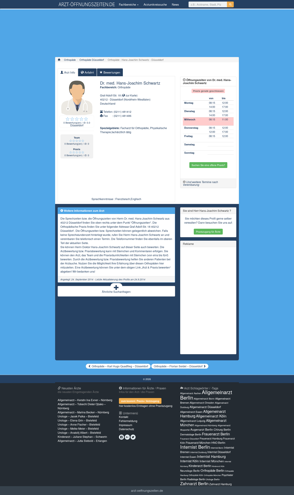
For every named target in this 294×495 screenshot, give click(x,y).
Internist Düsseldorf (219, 452)
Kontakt (123, 417)
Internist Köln (189, 460)
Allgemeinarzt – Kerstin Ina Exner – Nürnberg (85, 400)
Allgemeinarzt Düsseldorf (205, 407)
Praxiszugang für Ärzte (208, 231)
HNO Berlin (218, 443)
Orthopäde (70, 59)
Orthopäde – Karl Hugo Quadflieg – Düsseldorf (119, 366)
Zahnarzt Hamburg (220, 484)
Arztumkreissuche (155, 4)
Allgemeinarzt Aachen (190, 393)
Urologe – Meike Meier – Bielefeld (78, 428)
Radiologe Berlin (196, 479)
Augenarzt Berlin (201, 429)
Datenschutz (126, 429)
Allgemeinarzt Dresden (202, 402)
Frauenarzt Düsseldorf (189, 438)
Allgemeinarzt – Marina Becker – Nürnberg (83, 412)
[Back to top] (286, 489)
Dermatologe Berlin (190, 434)
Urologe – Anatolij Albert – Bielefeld (79, 433)
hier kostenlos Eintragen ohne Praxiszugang (145, 406)
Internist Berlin (195, 446)
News (175, 4)
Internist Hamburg (211, 456)
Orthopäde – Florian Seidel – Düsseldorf (178, 366)
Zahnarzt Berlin (194, 483)
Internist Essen (188, 456)
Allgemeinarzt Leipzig (192, 420)
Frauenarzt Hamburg (211, 438)
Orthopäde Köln (196, 475)
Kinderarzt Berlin (200, 465)
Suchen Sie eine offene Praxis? (208, 165)
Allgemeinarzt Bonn (204, 398)
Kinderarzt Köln (218, 466)
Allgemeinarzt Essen (191, 411)
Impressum (125, 425)
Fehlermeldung (128, 421)
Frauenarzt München (198, 443)
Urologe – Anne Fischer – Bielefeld (79, 424)
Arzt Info (69, 72)
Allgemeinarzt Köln (211, 415)
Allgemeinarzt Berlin (206, 394)
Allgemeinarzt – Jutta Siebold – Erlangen (82, 441)
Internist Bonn (217, 447)
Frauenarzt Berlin (216, 433)
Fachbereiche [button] (127, 4)
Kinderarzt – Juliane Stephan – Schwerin (82, 437)
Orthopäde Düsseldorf (91, 59)
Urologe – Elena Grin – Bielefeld (77, 420)
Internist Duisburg (198, 452)
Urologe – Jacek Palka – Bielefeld (78, 416)
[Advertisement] (147, 33)
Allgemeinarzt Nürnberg (206, 425)
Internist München (212, 461)
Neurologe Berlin (190, 470)
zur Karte (131, 95)
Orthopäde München (212, 475)
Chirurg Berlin (222, 429)
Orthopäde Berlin (212, 470)
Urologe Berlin (213, 479)
